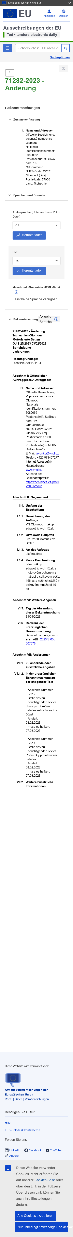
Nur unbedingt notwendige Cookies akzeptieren (42, 1227)
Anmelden (49, 15)
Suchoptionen (60, 57)
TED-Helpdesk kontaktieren (22, 1130)
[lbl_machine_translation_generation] (16, 292)
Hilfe (8, 1122)
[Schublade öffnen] (9, 72)
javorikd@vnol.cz (47, 453)
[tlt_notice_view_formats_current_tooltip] (56, 319)
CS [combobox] (17, 225)
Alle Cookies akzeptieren (35, 1215)
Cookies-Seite (44, 1180)
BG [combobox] (17, 260)
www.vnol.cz (34, 469)
